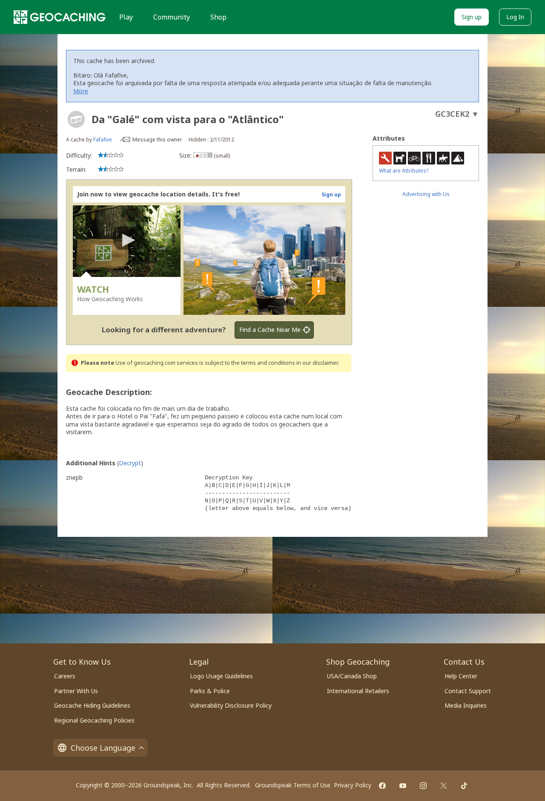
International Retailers (358, 691)
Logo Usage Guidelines (221, 676)
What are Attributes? (403, 170)
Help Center (461, 676)
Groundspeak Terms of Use (292, 785)
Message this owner (157, 139)
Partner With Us (76, 691)
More (80, 91)
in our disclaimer (317, 362)
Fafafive (102, 139)
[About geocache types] (76, 119)
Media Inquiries (466, 705)
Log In (515, 17)
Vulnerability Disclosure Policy (231, 705)
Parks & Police (210, 691)
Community (171, 17)
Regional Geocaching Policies (94, 720)
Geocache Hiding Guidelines (92, 705)
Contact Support (468, 691)
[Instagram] (423, 785)
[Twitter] (444, 785)
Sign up (472, 17)
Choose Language (103, 748)
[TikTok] (464, 785)
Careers (64, 676)
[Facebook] (382, 785)
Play (126, 17)
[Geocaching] (60, 17)
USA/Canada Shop (352, 676)
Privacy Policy (352, 785)
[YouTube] (403, 785)
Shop (218, 17)
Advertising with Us (426, 194)
